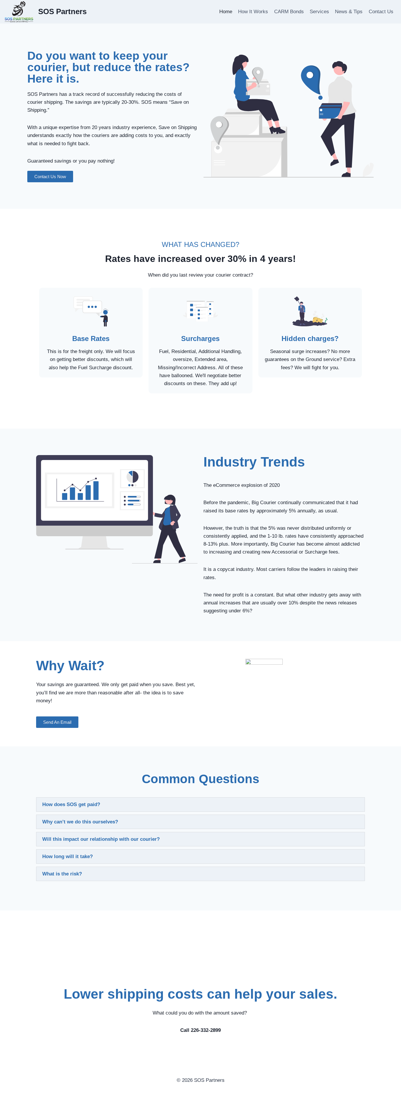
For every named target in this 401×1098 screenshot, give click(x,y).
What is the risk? (62, 874)
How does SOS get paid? (71, 804)
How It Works (253, 11)
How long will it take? (67, 856)
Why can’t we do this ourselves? (80, 822)
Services (319, 11)
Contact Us (381, 11)
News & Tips (349, 11)
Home (225, 11)
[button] (200, 804)
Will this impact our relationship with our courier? (101, 839)
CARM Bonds (289, 11)
